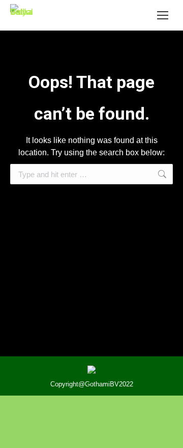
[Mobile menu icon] (162, 15)
